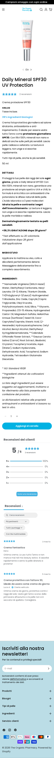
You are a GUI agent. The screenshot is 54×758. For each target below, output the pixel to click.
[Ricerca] (41, 9)
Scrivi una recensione (27, 494)
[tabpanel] (27, 558)
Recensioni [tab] (14, 506)
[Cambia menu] (3, 9)
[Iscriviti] (49, 669)
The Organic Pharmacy (24, 747)
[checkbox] (16, 534)
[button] (27, 461)
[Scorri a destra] (31, 69)
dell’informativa (18, 679)
